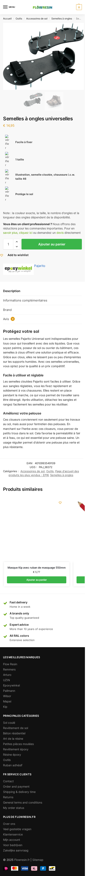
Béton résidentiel (14, 733)
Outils (19, 18)
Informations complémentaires (25, 300)
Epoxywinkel (11, 685)
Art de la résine (13, 738)
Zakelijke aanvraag (15, 850)
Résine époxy (12, 754)
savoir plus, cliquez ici (17, 232)
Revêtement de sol (15, 728)
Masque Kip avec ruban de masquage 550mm (37, 567)
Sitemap (37, 859)
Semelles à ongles (61, 18)
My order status (13, 807)
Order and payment (16, 786)
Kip (5, 706)
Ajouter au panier (51, 244)
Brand (7, 310)
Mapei (7, 701)
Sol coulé (9, 722)
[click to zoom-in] (43, 56)
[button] (16, 241)
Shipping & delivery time (19, 792)
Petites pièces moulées (18, 744)
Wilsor (7, 696)
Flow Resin (10, 664)
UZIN (6, 680)
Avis (8, 319)
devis (60, 232)
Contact (8, 781)
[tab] (42, 291)
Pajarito (39, 266)
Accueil (7, 18)
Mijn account (11, 839)
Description (11, 291)
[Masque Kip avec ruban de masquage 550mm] (36, 529)
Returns (8, 797)
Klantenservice (13, 834)
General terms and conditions (22, 802)
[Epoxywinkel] (18, 269)
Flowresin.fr (22, 859)
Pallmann (9, 690)
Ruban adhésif (12, 765)
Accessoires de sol (36, 18)
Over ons (9, 823)
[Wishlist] (60, 503)
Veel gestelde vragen (17, 829)
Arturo (7, 674)
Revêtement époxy (15, 749)
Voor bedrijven (12, 845)
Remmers (9, 669)
